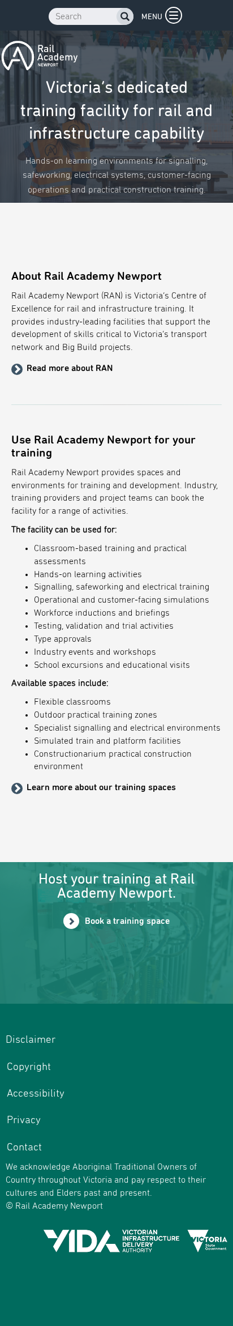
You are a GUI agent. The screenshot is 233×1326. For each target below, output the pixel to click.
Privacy (24, 1120)
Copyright (29, 1066)
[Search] (125, 18)
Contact (24, 1147)
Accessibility (35, 1093)
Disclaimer (30, 1039)
